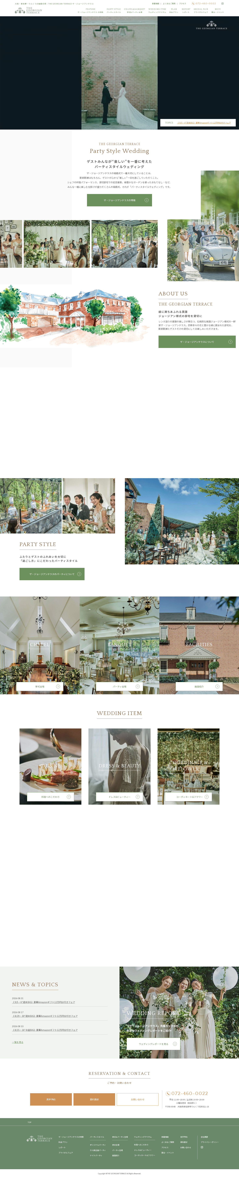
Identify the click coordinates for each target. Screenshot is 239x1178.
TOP (29, 1122)
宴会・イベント (167, 1152)
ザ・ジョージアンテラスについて (197, 341)
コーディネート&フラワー (188, 796)
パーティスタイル (97, 1137)
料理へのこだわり (50, 796)
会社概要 (204, 1137)
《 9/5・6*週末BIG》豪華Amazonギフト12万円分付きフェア (204, 123)
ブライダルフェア (66, 1152)
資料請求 (94, 1099)
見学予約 (50, 1099)
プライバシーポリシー (210, 1142)
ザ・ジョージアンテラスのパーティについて (52, 574)
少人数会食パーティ (98, 1150)
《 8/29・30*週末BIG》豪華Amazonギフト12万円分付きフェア (45, 1016)
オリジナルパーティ (98, 1144)
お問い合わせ (138, 1099)
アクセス (182, 3)
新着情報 (155, 3)
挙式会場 (39, 686)
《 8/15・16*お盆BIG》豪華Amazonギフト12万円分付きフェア (45, 1030)
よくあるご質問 (169, 3)
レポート (62, 1147)
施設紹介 (199, 686)
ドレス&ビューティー (120, 796)
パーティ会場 (119, 686)
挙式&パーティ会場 (120, 1137)
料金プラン (63, 1142)
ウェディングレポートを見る (153, 1044)
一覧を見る (17, 1042)
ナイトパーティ (96, 1155)
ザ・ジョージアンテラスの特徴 (119, 200)
